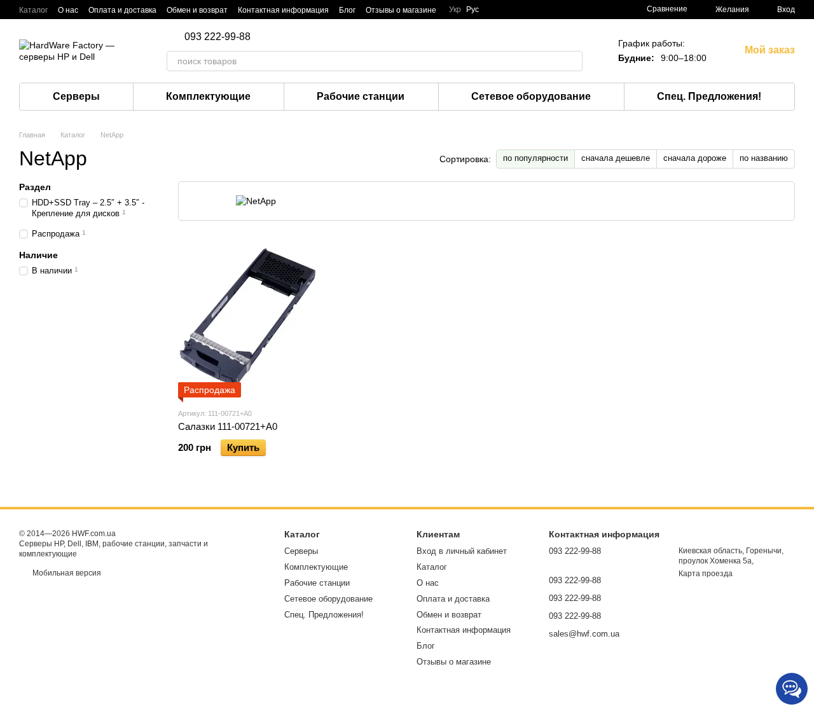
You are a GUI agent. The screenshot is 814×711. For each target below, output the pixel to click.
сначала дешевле (615, 158)
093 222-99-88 (217, 37)
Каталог (33, 10)
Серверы (76, 96)
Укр (455, 9)
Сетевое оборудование (531, 96)
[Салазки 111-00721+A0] (248, 317)
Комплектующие (208, 96)
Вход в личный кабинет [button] (462, 551)
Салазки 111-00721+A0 (227, 426)
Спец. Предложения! (709, 96)
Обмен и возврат (197, 10)
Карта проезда (706, 573)
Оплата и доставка (122, 10)
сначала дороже (694, 158)
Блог (347, 10)
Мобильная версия (66, 573)
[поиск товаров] (572, 61)
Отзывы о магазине (401, 10)
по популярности (535, 158)
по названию (764, 158)
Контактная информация (283, 10)
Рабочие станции (360, 96)
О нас (68, 10)
